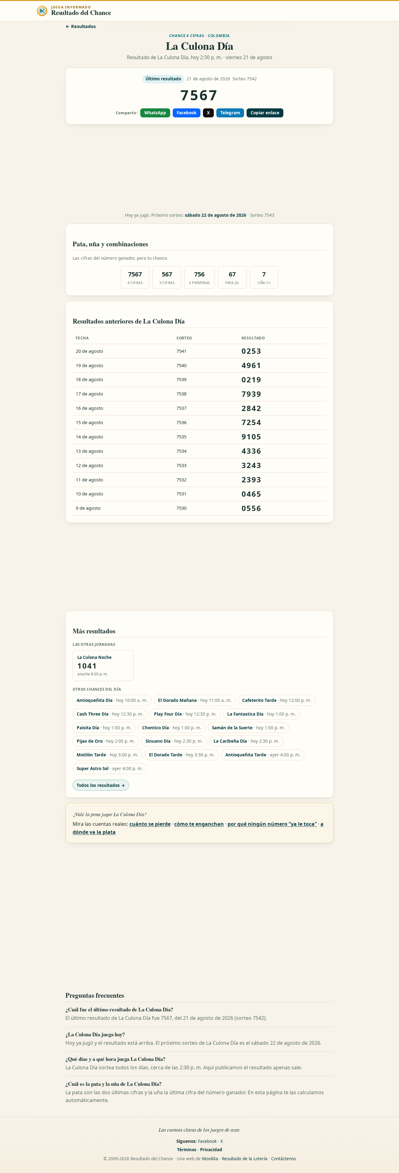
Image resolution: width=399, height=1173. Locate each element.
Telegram (230, 113)
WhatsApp (155, 113)
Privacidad (211, 1149)
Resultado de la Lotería (244, 1158)
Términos (186, 1149)
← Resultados (80, 26)
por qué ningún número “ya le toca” (272, 824)
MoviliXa (210, 1158)
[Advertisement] (199, 168)
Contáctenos (283, 1158)
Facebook (186, 113)
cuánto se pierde (150, 824)
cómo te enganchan (199, 824)
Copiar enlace (265, 113)
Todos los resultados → (101, 785)
